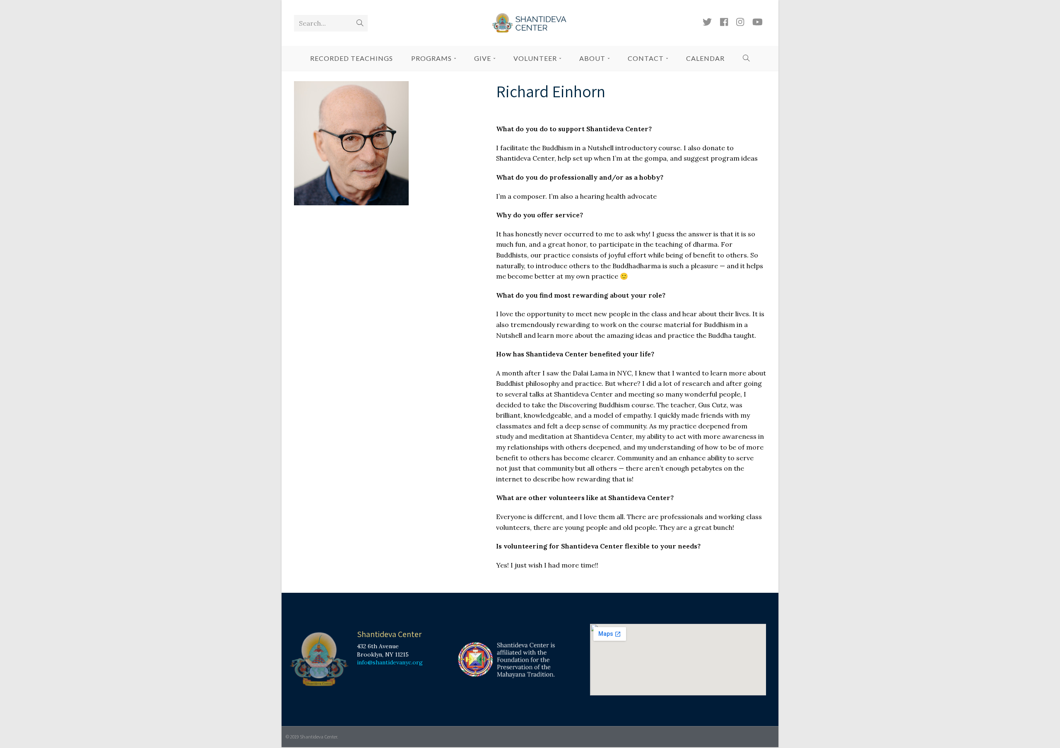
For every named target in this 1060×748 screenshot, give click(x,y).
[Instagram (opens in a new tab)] (740, 21)
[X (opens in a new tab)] (707, 21)
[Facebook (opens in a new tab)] (724, 21)
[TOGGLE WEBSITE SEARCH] (746, 58)
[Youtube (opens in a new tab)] (757, 21)
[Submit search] (360, 23)
